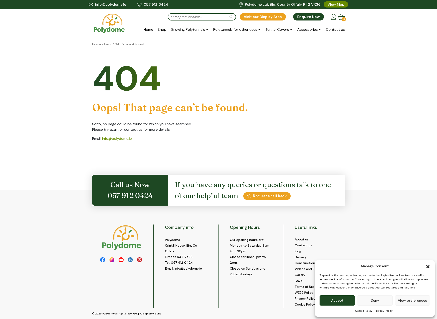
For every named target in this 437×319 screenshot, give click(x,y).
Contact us (335, 29)
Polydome (108, 313)
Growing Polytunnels (188, 29)
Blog (298, 251)
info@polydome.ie (110, 4)
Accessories (307, 29)
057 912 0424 (156, 4)
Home (148, 29)
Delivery (301, 257)
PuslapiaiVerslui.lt (150, 313)
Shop (162, 29)
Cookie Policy (363, 311)
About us (302, 239)
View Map (336, 4)
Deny (375, 300)
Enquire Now (308, 16)
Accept (337, 300)
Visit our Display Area (263, 16)
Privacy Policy (384, 311)
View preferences (412, 300)
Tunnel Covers (277, 29)
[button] (428, 266)
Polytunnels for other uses (235, 29)
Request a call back (270, 196)
